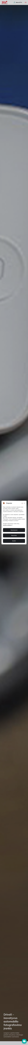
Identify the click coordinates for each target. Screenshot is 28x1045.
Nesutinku (14, 535)
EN (24, 503)
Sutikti (14, 541)
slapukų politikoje (7, 525)
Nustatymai (14, 530)
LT (22, 503)
